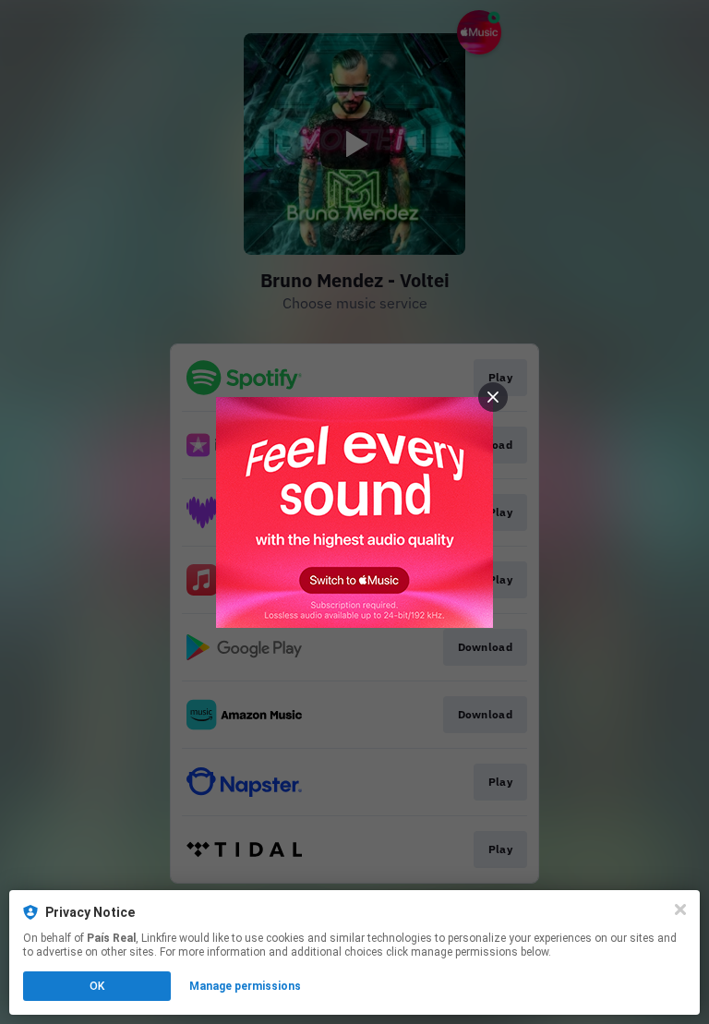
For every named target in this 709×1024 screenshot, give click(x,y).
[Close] (680, 909)
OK (97, 986)
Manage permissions (245, 986)
